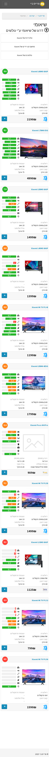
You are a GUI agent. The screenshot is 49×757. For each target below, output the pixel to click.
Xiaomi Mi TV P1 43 (40, 307)
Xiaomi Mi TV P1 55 (40, 483)
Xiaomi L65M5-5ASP (39, 71)
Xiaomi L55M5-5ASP (39, 189)
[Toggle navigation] (5, 4)
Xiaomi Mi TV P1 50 (40, 659)
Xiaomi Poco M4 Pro (39, 425)
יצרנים (32, 16)
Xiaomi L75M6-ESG (40, 130)
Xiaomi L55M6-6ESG (39, 366)
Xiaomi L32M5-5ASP (39, 542)
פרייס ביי (35, 3)
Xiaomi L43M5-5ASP (39, 248)
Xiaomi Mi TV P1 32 (40, 600)
